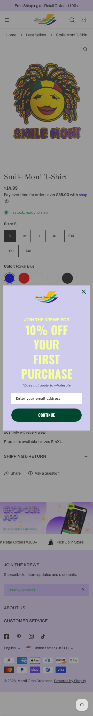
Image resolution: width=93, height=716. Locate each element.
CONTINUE (46, 415)
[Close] (84, 291)
